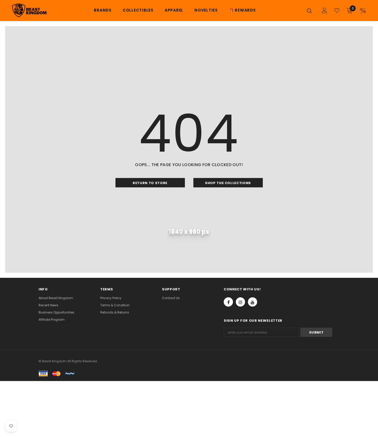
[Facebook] (228, 302)
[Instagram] (240, 302)
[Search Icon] (310, 10)
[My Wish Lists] (336, 10)
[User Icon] (324, 10)
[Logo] (28, 10)
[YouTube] (252, 302)
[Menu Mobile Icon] (363, 11)
